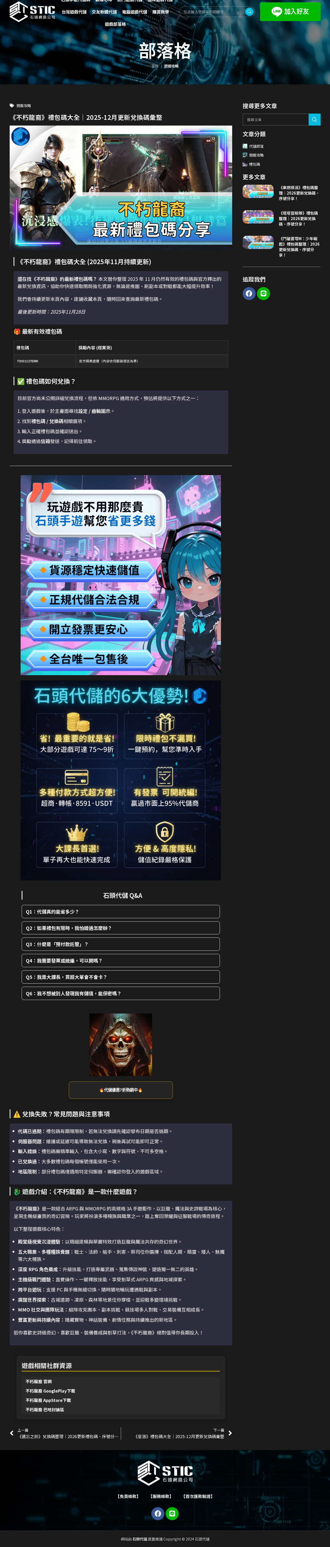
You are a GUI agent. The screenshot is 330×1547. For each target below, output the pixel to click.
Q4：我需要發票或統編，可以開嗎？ (64, 960)
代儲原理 (256, 146)
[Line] (263, 293)
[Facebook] (249, 293)
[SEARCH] (315, 120)
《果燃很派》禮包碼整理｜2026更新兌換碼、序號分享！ (299, 193)
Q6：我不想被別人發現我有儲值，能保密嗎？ (74, 993)
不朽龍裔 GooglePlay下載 (50, 1391)
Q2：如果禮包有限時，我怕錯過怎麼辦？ (69, 927)
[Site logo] (32, 11)
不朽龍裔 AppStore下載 (48, 1400)
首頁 (155, 66)
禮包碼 (254, 164)
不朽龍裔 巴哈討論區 (45, 1409)
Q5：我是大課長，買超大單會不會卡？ (66, 976)
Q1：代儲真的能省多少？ (52, 911)
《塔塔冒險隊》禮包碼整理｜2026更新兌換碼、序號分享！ (298, 218)
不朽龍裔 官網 (39, 1381)
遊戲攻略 (171, 66)
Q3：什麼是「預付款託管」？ (57, 944)
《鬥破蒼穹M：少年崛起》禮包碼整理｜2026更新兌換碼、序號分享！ (299, 247)
